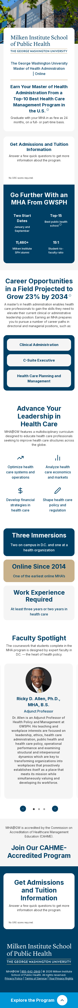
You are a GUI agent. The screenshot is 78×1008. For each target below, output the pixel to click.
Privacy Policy (14, 978)
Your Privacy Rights (61, 978)
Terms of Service (36, 978)
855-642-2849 (31, 971)
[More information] (47, 109)
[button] (23, 809)
